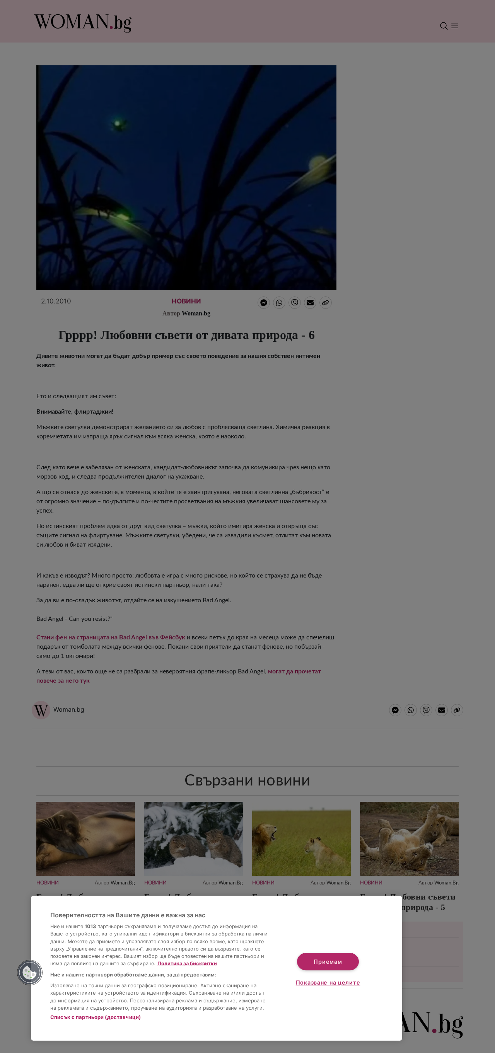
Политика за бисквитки (187, 963)
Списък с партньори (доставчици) (95, 1017)
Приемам (328, 961)
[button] (29, 972)
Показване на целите (328, 982)
